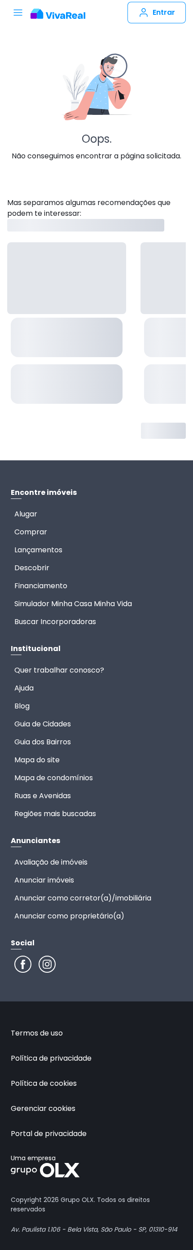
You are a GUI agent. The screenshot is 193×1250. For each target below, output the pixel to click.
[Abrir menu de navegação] (18, 12)
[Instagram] (47, 964)
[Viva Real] (58, 14)
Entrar (164, 12)
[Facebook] (22, 964)
